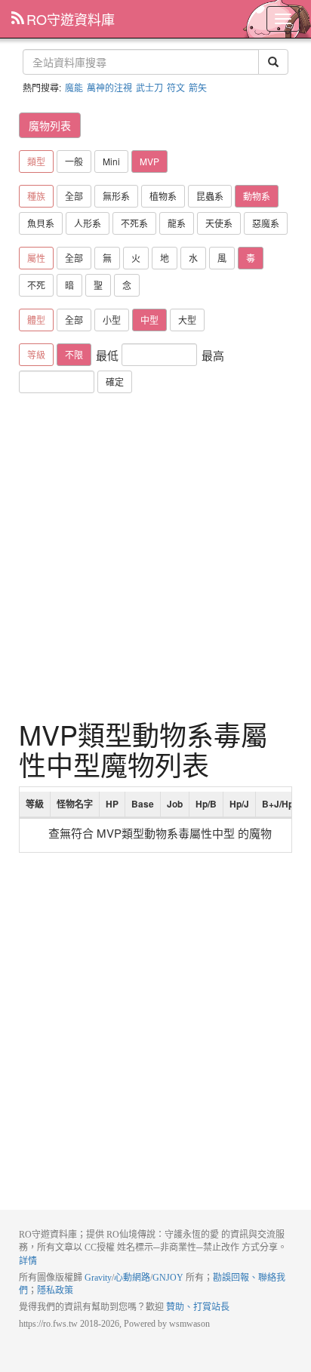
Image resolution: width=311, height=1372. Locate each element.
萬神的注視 (109, 87)
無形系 (116, 195)
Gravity (98, 1277)
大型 (187, 319)
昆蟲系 (209, 195)
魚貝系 (40, 223)
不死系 (134, 223)
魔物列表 (50, 125)
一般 (74, 161)
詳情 (28, 1261)
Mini (111, 161)
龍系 (177, 223)
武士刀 (149, 87)
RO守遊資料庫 (70, 19)
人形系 (87, 223)
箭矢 (198, 87)
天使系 (218, 223)
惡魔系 (265, 223)
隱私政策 (55, 1290)
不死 (36, 284)
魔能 (74, 87)
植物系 (163, 195)
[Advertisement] (155, 556)
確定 (115, 381)
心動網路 (132, 1277)
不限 (74, 354)
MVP (149, 161)
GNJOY (167, 1277)
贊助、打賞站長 (197, 1307)
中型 (149, 319)
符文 (176, 87)
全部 (74, 195)
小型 (112, 319)
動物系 (256, 195)
